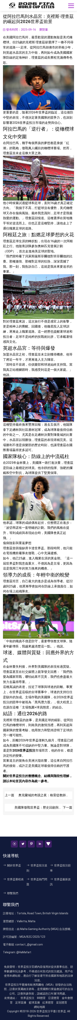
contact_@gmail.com (29, 944)
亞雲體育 (53, 998)
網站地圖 (39, 1006)
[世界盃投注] (31, 6)
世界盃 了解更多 (38, 836)
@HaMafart (23, 952)
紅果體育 (48, 1002)
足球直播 (20, 1002)
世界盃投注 (17, 776)
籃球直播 (34, 1002)
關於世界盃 (14, 865)
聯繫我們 (12, 893)
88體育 (41, 998)
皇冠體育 (61, 1002)
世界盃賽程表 (15, 879)
